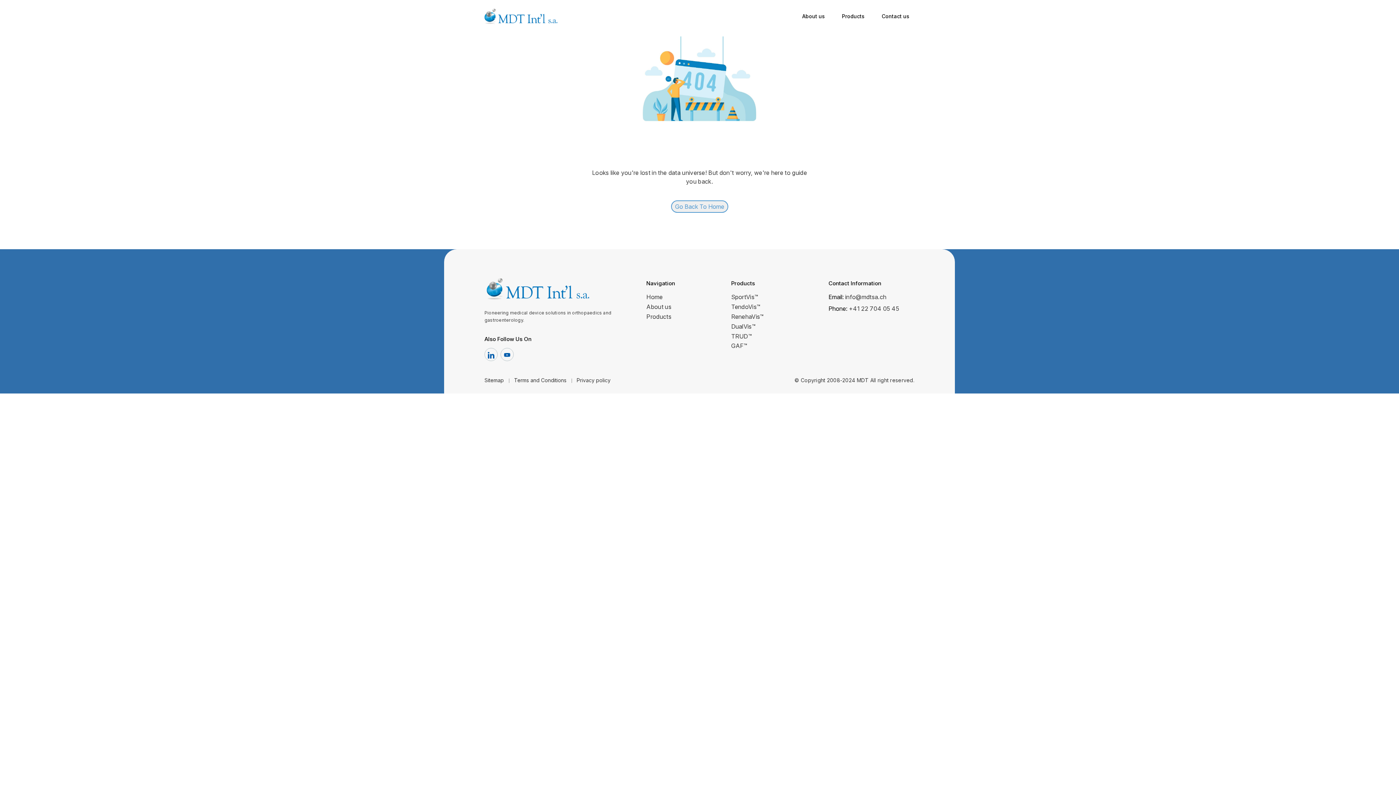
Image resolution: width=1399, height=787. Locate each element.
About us (813, 16)
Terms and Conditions (540, 380)
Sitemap (494, 380)
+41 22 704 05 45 (874, 308)
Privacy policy (594, 380)
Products (853, 16)
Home (654, 297)
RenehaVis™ (747, 316)
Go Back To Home (699, 206)
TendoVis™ (746, 306)
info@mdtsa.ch (865, 297)
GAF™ (739, 345)
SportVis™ (745, 297)
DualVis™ (743, 326)
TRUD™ (741, 336)
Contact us (895, 16)
